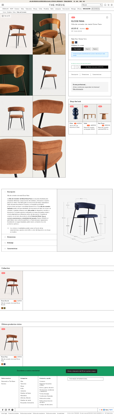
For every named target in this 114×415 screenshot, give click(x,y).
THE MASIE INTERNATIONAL (78, 379)
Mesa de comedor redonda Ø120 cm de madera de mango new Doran (103, 130)
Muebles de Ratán (25, 393)
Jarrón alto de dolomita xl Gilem (75, 126)
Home (4, 12)
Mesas (35, 9)
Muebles (46, 9)
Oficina (79, 9)
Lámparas (58, 9)
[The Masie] (57, 5)
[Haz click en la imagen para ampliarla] (85, 220)
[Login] (111, 5)
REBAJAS (5, 9)
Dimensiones (85, 74)
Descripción (74, 74)
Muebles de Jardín (25, 400)
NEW (11, 9)
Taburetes (28, 9)
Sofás (40, 9)
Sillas (22, 9)
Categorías (23, 378)
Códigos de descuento (46, 404)
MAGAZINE (86, 9)
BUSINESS (95, 9)
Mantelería (23, 395)
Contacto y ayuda (44, 378)
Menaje (73, 9)
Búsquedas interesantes (27, 403)
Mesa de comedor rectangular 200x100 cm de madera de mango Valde (89, 130)
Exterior (17, 9)
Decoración (66, 9)
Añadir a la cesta (95, 67)
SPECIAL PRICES (25, 398)
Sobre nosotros (6, 378)
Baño (52, 9)
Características (97, 74)
